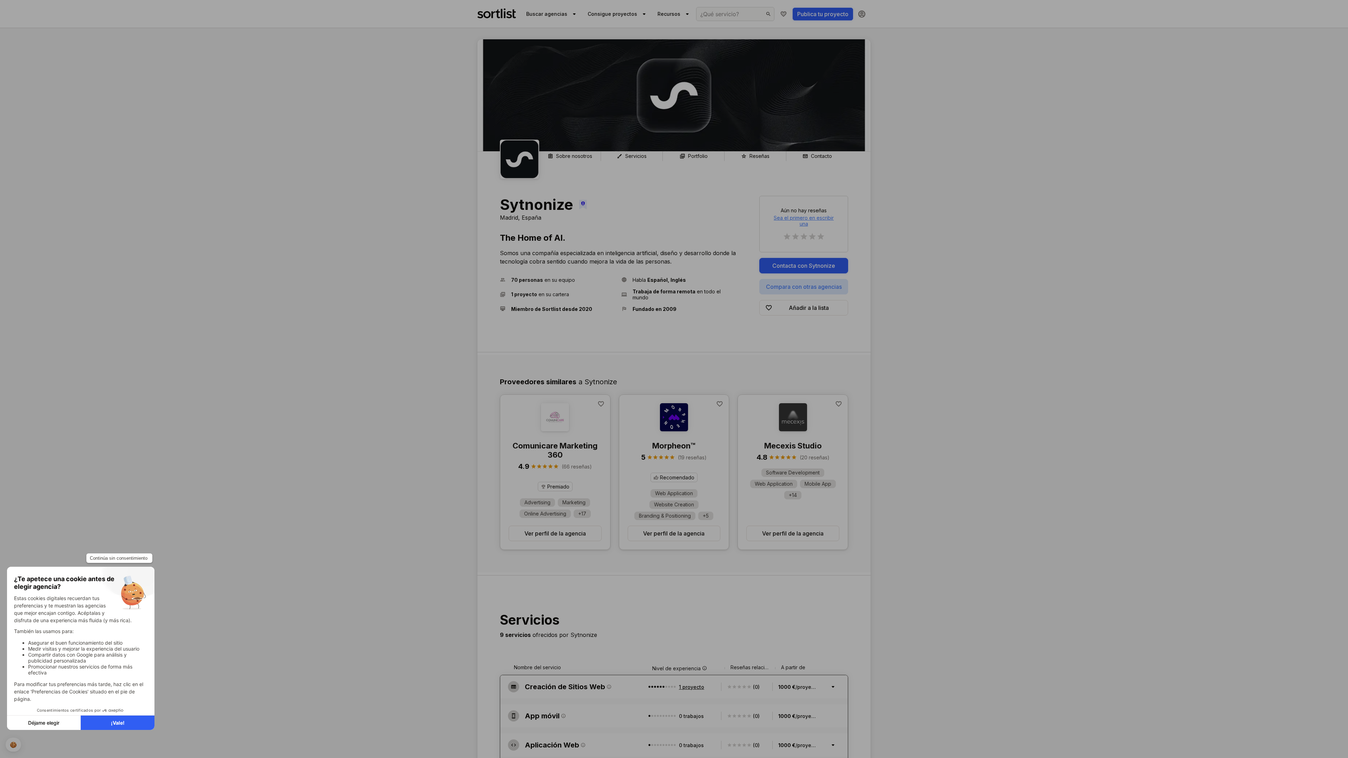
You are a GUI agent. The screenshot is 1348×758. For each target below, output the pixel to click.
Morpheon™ (673, 445)
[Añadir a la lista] (601, 404)
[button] (558, 280)
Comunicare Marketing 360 (555, 450)
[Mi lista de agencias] (783, 14)
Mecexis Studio (793, 445)
